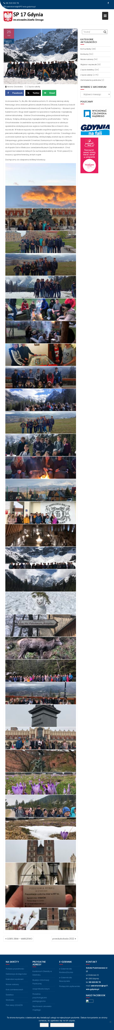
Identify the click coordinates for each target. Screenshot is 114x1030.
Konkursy (84, 54)
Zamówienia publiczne (90, 80)
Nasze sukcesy (87, 59)
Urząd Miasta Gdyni (41, 989)
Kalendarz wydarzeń (15, 979)
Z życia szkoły (33, 86)
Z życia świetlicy (87, 69)
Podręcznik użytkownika (69, 986)
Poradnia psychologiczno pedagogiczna (40, 997)
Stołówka (10, 1000)
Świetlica (10, 994)
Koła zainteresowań (14, 989)
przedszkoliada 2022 (63, 938)
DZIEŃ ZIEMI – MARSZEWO (19, 938)
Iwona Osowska (15, 86)
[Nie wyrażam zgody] (110, 1021)
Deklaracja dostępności (16, 974)
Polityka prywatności (15, 969)
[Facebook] (108, 3)
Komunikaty (85, 49)
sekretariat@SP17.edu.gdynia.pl (21, 6)
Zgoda (44, 1024)
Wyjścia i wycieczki (88, 64)
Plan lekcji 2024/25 (14, 1005)
